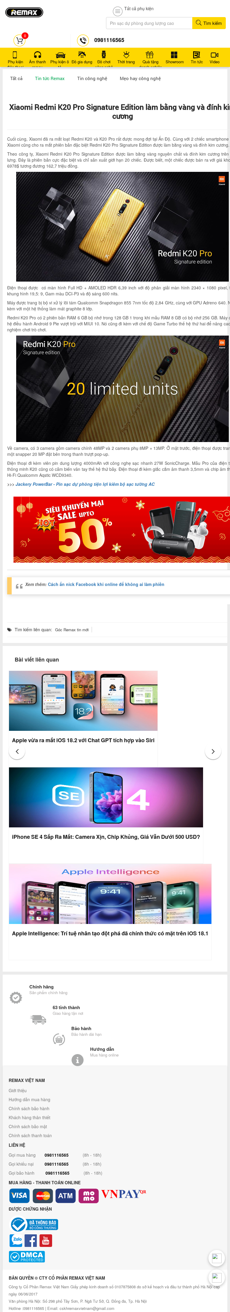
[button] (17, 751)
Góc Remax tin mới (72, 629)
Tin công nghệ (92, 78)
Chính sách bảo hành (29, 1108)
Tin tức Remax (50, 78)
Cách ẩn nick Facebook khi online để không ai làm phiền (106, 584)
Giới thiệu (18, 1090)
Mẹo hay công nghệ (140, 78)
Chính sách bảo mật (28, 1126)
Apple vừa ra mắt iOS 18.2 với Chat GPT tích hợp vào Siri (83, 740)
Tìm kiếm (212, 23)
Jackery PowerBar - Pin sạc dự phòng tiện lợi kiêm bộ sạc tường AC (85, 484)
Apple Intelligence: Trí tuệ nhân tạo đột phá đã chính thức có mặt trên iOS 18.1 (110, 933)
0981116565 (57, 1155)
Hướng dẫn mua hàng (29, 1099)
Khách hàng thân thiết (29, 1117)
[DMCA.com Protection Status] (115, 1257)
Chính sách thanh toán (30, 1135)
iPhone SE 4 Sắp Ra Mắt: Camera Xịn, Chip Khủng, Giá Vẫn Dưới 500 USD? (106, 837)
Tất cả (16, 78)
